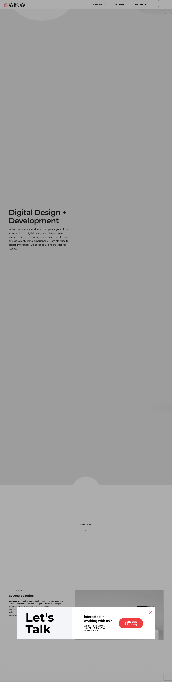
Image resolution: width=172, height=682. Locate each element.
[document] (86, 341)
